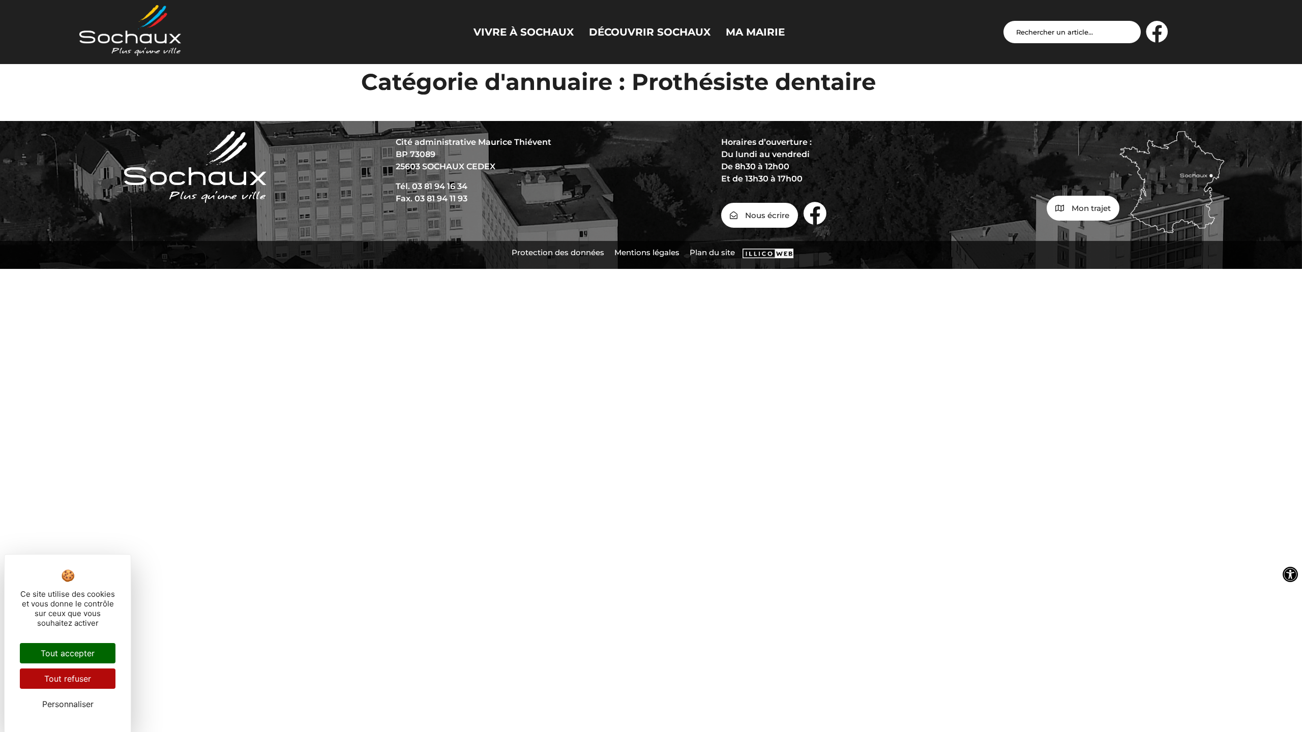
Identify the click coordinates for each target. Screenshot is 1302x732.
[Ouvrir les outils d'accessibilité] (1290, 574)
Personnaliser (68, 704)
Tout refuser (67, 679)
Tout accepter (68, 653)
